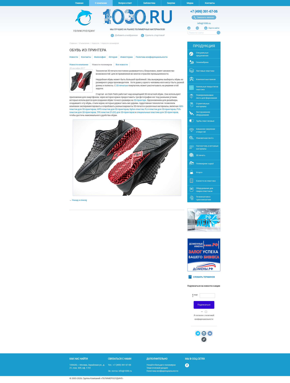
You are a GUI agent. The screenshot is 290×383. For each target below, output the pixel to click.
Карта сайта (213, 28)
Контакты (210, 3)
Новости (95, 43)
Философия (100, 57)
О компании (101, 3)
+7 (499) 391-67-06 (204, 11)
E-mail (195, 296)
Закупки (171, 3)
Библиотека (149, 3)
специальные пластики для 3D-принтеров (157, 112)
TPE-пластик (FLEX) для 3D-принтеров (116, 112)
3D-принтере (140, 100)
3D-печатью (122, 85)
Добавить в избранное (126, 35)
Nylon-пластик (137, 109)
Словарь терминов (204, 276)
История (113, 57)
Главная (79, 3)
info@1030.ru (204, 23)
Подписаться (204, 304)
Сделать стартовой (154, 35)
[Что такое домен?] (204, 273)
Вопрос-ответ (125, 3)
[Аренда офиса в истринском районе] (204, 233)
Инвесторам (126, 57)
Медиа (190, 3)
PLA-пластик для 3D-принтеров (160, 109)
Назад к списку (79, 200)
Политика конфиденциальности (152, 57)
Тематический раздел (157, 367)
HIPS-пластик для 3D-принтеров (113, 109)
